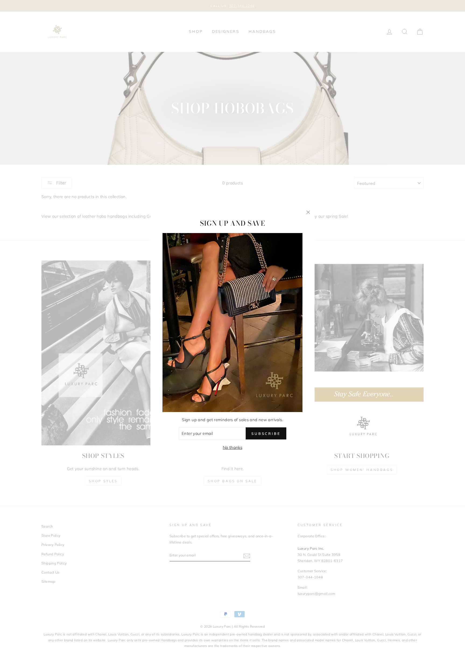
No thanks (232, 447)
